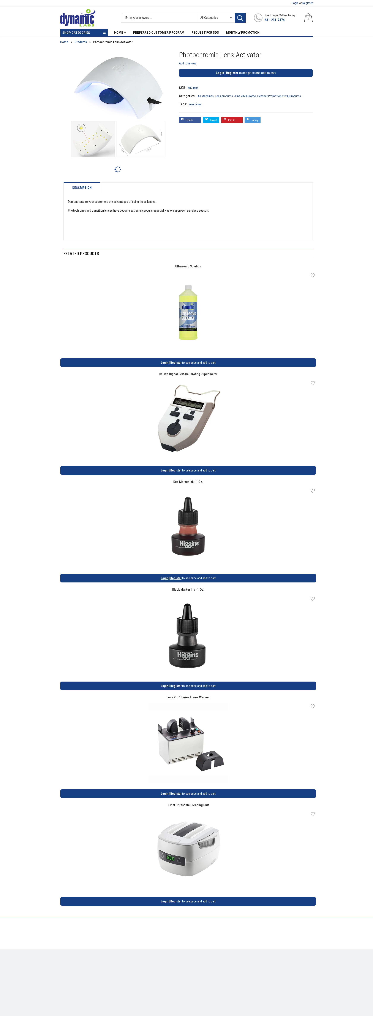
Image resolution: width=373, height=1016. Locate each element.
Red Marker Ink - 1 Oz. (188, 482)
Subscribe (303, 966)
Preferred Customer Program (144, 984)
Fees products (224, 96)
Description (82, 187)
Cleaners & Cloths (72, 964)
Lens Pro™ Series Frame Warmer (188, 697)
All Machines (206, 96)
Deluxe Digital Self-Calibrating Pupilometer (188, 374)
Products (295, 96)
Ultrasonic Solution (188, 266)
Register (307, 3)
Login (295, 3)
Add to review (187, 63)
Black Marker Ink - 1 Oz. (188, 589)
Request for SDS (136, 977)
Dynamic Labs (198, 992)
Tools (64, 971)
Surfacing (67, 977)
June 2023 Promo (245, 96)
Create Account (200, 964)
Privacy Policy (134, 971)
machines (195, 104)
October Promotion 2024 (272, 96)
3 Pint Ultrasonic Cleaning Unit (188, 805)
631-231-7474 (274, 20)
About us (131, 964)
